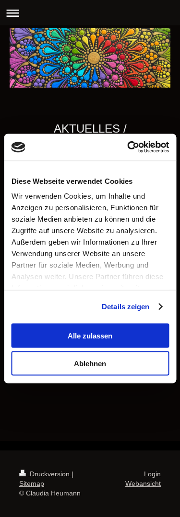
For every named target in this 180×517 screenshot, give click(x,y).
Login (152, 474)
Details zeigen (125, 307)
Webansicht (143, 483)
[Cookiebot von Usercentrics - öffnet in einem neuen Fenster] (128, 147)
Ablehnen (90, 364)
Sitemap (31, 483)
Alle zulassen (90, 335)
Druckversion (50, 474)
